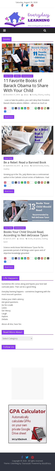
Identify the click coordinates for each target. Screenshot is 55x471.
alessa (26, 95)
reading (47, 95)
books (34, 95)
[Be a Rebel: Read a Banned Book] (27, 127)
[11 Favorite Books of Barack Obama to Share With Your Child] (27, 45)
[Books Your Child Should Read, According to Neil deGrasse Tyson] (27, 201)
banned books (37, 166)
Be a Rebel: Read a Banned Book (25, 162)
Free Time (8, 76)
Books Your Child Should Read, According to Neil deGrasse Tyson (26, 233)
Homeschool (27, 76)
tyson (6, 242)
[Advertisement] (27, 384)
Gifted (17, 76)
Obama (40, 95)
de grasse (37, 239)
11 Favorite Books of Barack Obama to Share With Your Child (26, 85)
